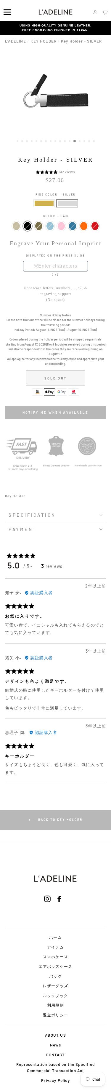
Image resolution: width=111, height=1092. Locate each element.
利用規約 (55, 1005)
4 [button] (32, 141)
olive (38, 226)
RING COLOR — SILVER (55, 194)
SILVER (67, 203)
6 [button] (41, 141)
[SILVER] (67, 203)
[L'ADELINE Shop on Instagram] (47, 907)
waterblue (50, 226)
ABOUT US (55, 1035)
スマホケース (55, 956)
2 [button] (22, 141)
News (55, 1045)
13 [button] (74, 141)
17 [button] (94, 141)
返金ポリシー (55, 1015)
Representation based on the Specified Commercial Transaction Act (55, 1067)
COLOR (55, 216)
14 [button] (80, 141)
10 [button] (60, 141)
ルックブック (55, 995)
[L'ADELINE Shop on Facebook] (59, 907)
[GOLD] (44, 203)
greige (16, 226)
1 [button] (18, 141)
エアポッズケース (56, 966)
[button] (47, 171)
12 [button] (70, 141)
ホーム (55, 937)
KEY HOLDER (43, 41)
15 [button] (84, 141)
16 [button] (89, 141)
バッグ (55, 976)
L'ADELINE (15, 41)
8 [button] (51, 141)
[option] (55, 28)
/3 (57, 274)
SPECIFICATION (32, 515)
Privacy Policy (55, 1080)
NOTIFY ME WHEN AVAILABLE (55, 412)
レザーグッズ (55, 985)
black (27, 226)
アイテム (55, 947)
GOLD (44, 203)
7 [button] (46, 141)
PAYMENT (23, 529)
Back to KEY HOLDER (60, 819)
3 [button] (27, 141)
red (95, 226)
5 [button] (37, 141)
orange (83, 226)
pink (61, 226)
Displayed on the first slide (55, 255)
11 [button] (65, 141)
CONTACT (55, 1054)
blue (72, 226)
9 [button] (55, 141)
